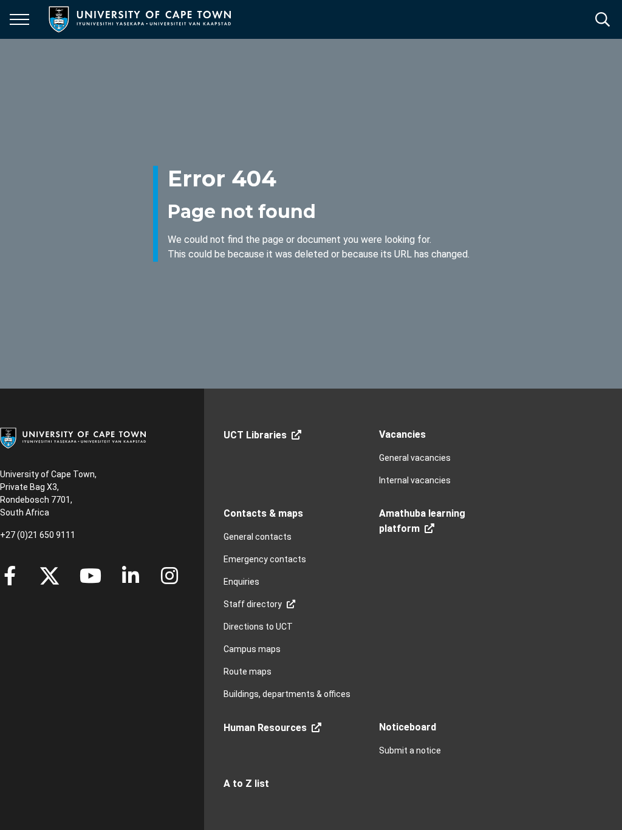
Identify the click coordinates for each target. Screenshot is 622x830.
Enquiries (241, 582)
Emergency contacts (265, 559)
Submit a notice (410, 750)
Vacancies (402, 434)
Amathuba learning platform (422, 521)
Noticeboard (407, 727)
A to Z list (246, 783)
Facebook (10, 575)
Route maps (248, 671)
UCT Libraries (255, 435)
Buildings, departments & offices (287, 694)
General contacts (258, 537)
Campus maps (252, 649)
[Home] (73, 437)
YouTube (90, 575)
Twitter (49, 575)
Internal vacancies (415, 480)
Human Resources (265, 727)
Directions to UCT (258, 626)
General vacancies (415, 458)
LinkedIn (130, 575)
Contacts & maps (263, 513)
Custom (169, 575)
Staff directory (253, 604)
